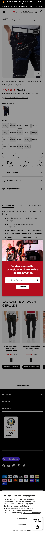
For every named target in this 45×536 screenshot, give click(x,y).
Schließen (22, 287)
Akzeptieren (22, 519)
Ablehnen (22, 524)
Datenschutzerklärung (32, 513)
